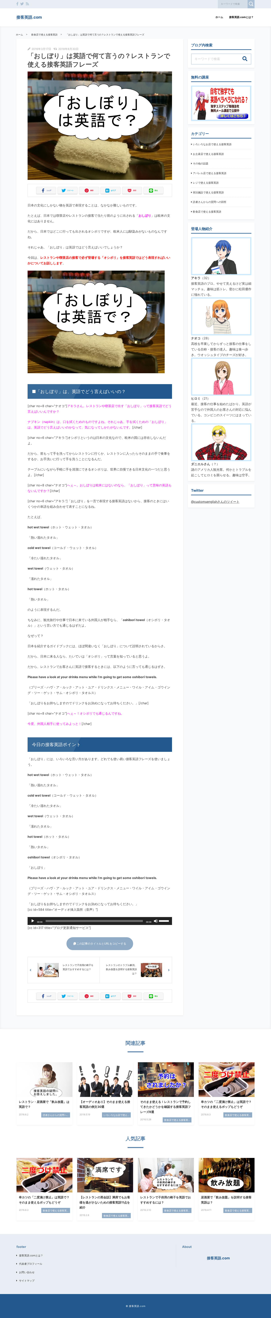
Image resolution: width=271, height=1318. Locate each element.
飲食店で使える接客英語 (44, 34)
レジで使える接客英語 (206, 182)
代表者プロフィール (30, 1263)
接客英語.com (29, 17)
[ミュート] (156, 921)
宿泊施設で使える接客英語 (208, 192)
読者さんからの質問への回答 (209, 201)
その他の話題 (200, 163)
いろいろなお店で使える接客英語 (212, 144)
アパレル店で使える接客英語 (209, 173)
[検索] (245, 59)
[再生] (33, 921)
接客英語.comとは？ (241, 17)
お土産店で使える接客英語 (208, 154)
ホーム (219, 17)
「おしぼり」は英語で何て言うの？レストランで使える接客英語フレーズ (105, 34)
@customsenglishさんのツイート (215, 502)
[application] (100, 921)
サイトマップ (27, 1280)
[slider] (164, 920)
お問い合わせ (27, 1272)
